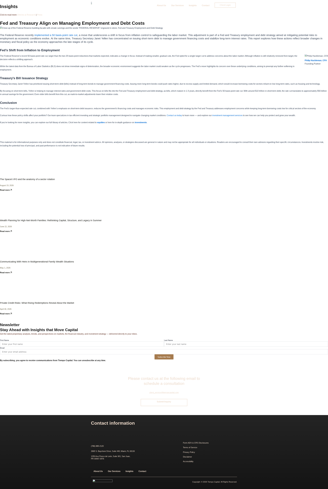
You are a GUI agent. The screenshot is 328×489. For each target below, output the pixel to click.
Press (39, 15)
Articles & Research (26, 15)
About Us (161, 5)
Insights (193, 5)
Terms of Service (190, 447)
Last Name (168, 340)
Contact (205, 5)
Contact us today (174, 115)
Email (2, 348)
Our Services (177, 5)
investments (141, 122)
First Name (4, 340)
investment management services (227, 115)
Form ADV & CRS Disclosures (196, 443)
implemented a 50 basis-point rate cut (55, 35)
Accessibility (188, 461)
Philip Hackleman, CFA (316, 60)
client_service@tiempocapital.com (164, 392)
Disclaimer (187, 457)
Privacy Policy (189, 452)
